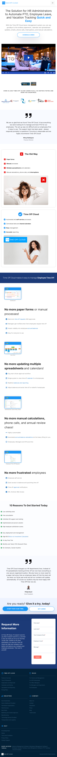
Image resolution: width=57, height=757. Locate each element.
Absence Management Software (20, 746)
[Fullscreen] (54, 72)
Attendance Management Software (38, 746)
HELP (5, 726)
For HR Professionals (34, 680)
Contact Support (5, 740)
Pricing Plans (4, 690)
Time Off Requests (6, 680)
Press (30, 708)
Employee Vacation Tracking (19, 748)
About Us (31, 700)
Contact (31, 703)
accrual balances (32, 328)
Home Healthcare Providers (8, 703)
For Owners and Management (36, 678)
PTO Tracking (46, 748)
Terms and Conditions (6, 735)
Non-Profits (4, 710)
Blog (30, 710)
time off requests (20, 319)
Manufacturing (5, 715)
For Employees (33, 687)
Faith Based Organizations (7, 705)
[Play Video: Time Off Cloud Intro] (28, 58)
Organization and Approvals (8, 682)
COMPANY (35, 696)
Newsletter (32, 705)
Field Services (5, 708)
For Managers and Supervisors (37, 685)
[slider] (25, 72)
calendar (30, 378)
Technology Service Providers (9, 717)
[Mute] (48, 72)
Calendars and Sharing (7, 685)
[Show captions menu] (45, 72)
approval (16, 487)
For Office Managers (34, 682)
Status (3, 733)
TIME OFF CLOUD (9, 673)
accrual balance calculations (24, 437)
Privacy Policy (4, 738)
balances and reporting (21, 383)
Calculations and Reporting (8, 687)
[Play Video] (2, 72)
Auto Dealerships (5, 700)
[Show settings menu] (51, 72)
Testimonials (32, 712)
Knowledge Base (5, 730)
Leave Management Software (34, 748)
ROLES (34, 673)
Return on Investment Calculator (18, 536)
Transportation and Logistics (8, 720)
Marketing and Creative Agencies (9, 712)
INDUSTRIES (8, 696)
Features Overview (6, 678)
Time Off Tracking (16, 749)
